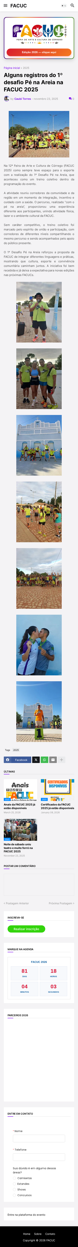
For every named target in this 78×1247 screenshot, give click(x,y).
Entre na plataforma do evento (26, 1214)
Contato (50, 1233)
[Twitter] (36, 760)
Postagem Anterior (17, 903)
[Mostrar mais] (61, 760)
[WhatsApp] (44, 760)
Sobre (37, 1233)
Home (26, 1233)
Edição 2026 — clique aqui (39, 52)
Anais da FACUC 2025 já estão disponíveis (19, 806)
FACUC (18, 6)
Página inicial (12, 68)
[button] (5, 5)
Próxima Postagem (60, 903)
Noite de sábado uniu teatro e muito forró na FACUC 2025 (18, 848)
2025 (26, 68)
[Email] (53, 760)
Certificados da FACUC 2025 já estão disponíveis (57, 806)
